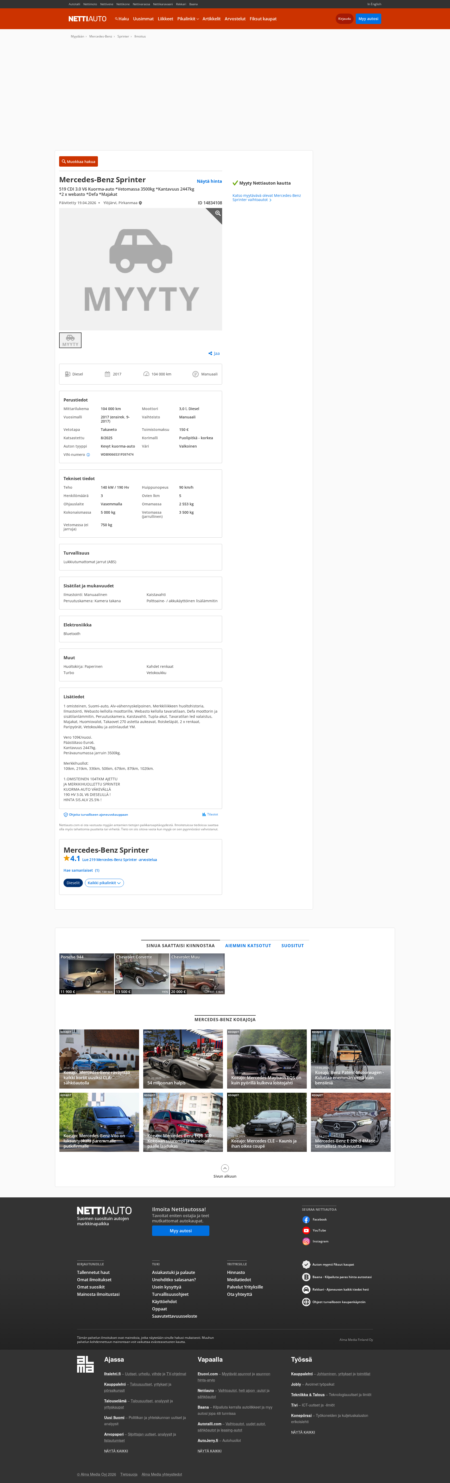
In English (374, 4)
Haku (123, 19)
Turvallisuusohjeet (170, 1294)
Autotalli (74, 4)
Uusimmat (143, 19)
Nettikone (123, 4)
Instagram (320, 1241)
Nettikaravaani (163, 4)
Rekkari (181, 4)
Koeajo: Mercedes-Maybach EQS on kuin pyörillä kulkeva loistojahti (267, 1059)
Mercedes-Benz (100, 36)
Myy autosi (368, 18)
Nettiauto (87, 18)
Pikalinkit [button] (186, 19)
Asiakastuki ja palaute (173, 1272)
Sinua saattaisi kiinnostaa (180, 945)
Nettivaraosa (141, 4)
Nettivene (106, 4)
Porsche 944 (86, 973)
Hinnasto (236, 1272)
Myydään (77, 36)
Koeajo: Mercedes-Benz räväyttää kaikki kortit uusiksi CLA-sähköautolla (99, 1059)
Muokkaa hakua (81, 161)
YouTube (319, 1230)
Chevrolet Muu (197, 973)
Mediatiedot (239, 1279)
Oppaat (159, 1308)
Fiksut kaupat (263, 19)
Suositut (293, 945)
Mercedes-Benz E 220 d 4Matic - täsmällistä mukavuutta (351, 1122)
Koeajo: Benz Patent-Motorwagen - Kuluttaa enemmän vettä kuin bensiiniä (351, 1059)
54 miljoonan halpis (183, 1059)
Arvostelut (235, 19)
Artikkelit (212, 19)
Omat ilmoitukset (94, 1279)
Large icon (213, 216)
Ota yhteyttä (239, 1294)
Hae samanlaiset (81, 870)
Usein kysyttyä (166, 1287)
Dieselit (73, 882)
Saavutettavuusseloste (174, 1316)
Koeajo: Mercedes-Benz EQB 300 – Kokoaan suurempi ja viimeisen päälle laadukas (183, 1122)
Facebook (320, 1219)
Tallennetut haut (93, 1272)
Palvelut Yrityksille (245, 1287)
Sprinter (123, 36)
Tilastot (212, 814)
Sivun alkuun (225, 1176)
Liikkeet (165, 19)
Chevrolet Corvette (142, 973)
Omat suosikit (91, 1287)
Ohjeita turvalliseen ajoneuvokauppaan (98, 814)
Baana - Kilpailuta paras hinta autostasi (342, 1277)
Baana (193, 4)
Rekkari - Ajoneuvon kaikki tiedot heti (340, 1289)
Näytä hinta (209, 181)
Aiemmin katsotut (248, 945)
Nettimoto (90, 4)
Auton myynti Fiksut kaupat (333, 1264)
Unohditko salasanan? (174, 1279)
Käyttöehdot (164, 1301)
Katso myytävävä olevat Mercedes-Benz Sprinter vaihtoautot (267, 197)
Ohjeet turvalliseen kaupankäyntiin (339, 1302)
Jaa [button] (217, 353)
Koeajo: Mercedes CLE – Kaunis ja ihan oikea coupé (267, 1122)
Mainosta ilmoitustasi (98, 1294)
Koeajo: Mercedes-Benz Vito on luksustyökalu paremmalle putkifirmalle (99, 1122)
